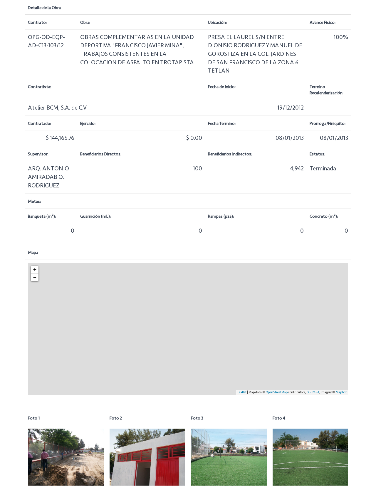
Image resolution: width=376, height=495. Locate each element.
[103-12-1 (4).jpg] (66, 457)
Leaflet (241, 392)
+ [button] (34, 269)
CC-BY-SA (313, 392)
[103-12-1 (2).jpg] (229, 457)
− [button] (34, 277)
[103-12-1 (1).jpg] (147, 457)
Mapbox (341, 392)
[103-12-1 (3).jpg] (310, 457)
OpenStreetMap (277, 392)
